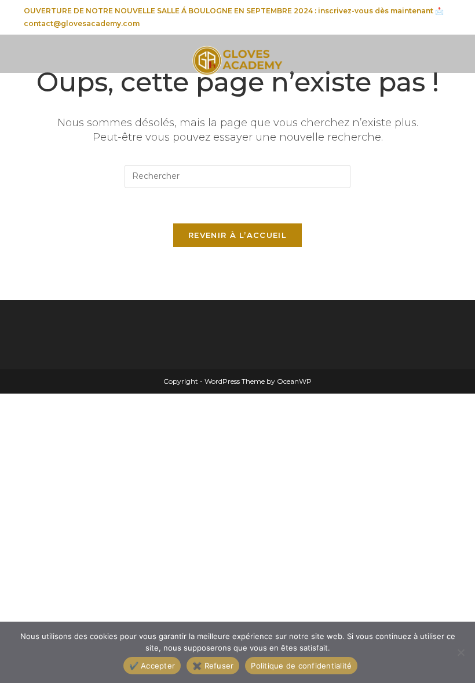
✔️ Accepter (152, 665)
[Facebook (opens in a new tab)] (396, 18)
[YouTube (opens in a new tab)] (429, 18)
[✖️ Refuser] (460, 652)
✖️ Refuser (212, 665)
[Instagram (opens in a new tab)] (412, 18)
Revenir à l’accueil (237, 235)
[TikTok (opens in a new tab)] (444, 18)
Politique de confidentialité (301, 665)
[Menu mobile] (27, 56)
